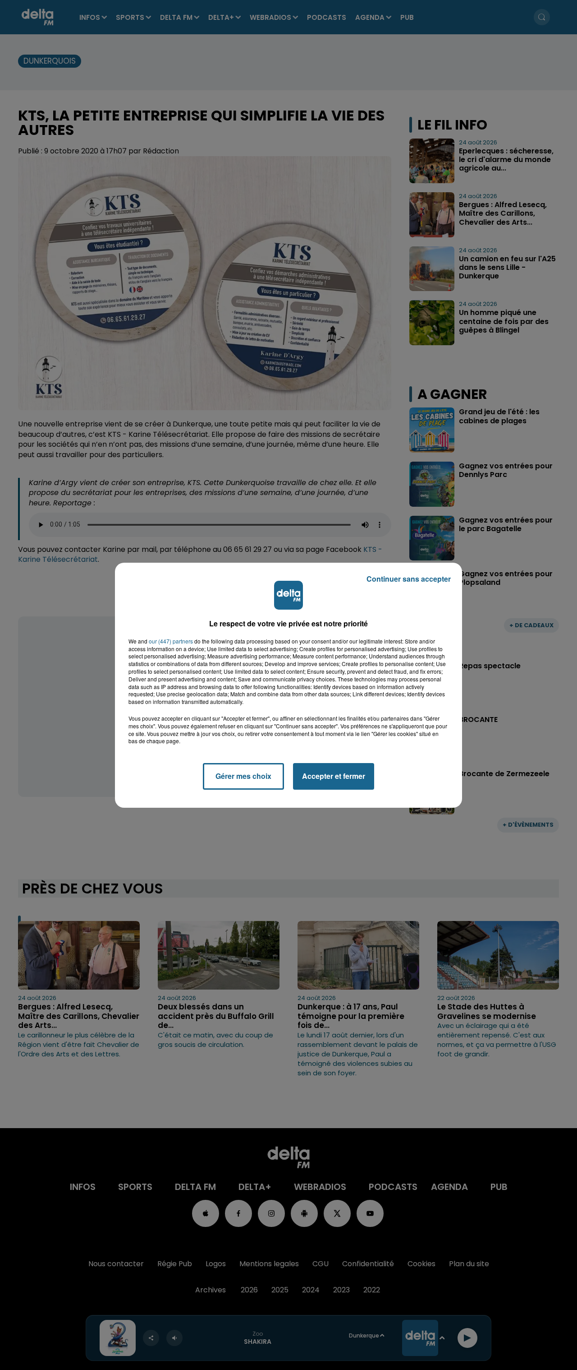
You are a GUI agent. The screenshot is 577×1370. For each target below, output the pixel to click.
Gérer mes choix (243, 776)
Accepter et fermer (333, 776)
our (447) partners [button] (171, 641)
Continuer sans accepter (408, 579)
